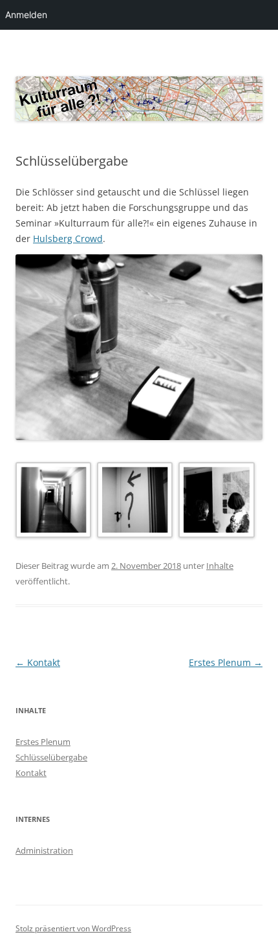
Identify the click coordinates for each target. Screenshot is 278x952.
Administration (44, 850)
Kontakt (38, 662)
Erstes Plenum (225, 662)
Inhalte (219, 565)
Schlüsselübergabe (51, 757)
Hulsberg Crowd (68, 238)
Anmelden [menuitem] (26, 14)
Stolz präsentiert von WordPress (73, 928)
